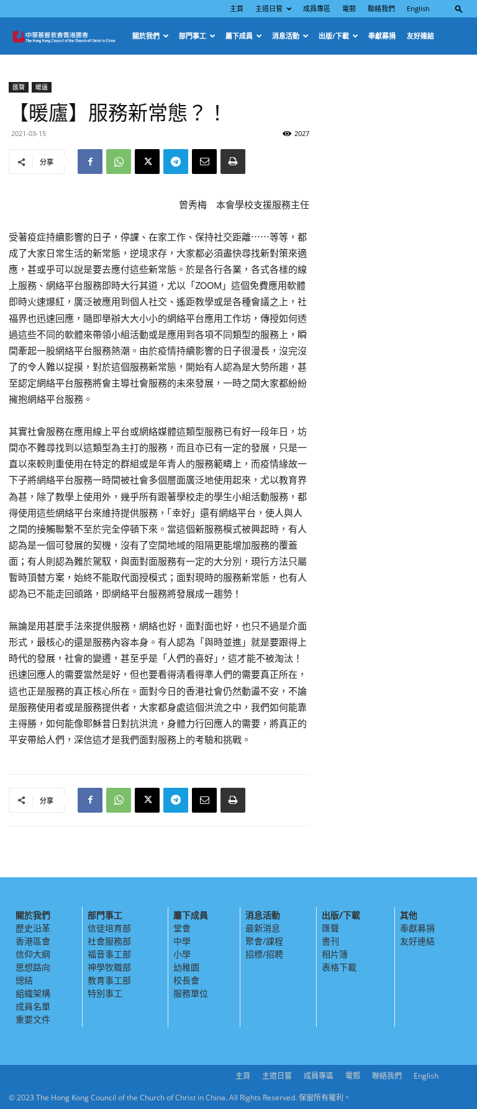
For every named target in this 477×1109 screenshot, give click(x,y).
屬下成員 (239, 35)
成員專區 (316, 8)
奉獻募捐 (382, 35)
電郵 (349, 8)
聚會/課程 (264, 941)
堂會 (182, 928)
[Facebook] (90, 161)
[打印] (232, 161)
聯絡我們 (381, 8)
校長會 (186, 980)
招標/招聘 (264, 954)
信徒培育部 (109, 928)
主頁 (236, 8)
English (418, 8)
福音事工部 (109, 954)
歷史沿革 (33, 928)
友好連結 (420, 35)
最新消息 (262, 928)
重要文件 (33, 1019)
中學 (182, 941)
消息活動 (285, 35)
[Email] (204, 161)
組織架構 (33, 993)
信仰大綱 (33, 954)
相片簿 (335, 954)
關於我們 (146, 35)
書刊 (330, 941)
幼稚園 (186, 967)
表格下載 (339, 967)
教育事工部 (109, 980)
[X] (147, 161)
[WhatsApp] (118, 161)
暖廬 (41, 87)
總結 (24, 980)
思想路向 (33, 967)
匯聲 (18, 87)
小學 (182, 954)
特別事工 (105, 993)
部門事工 (192, 35)
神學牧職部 (109, 967)
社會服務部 (109, 941)
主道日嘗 (269, 8)
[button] (459, 8)
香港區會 (33, 941)
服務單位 (190, 993)
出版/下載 (334, 35)
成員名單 (33, 1006)
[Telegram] (175, 161)
